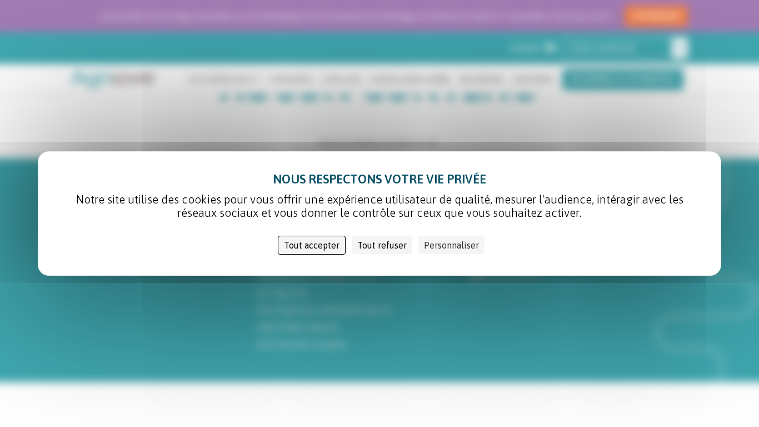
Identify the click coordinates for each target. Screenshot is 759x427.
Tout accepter (311, 245)
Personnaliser (451, 245)
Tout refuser (382, 245)
